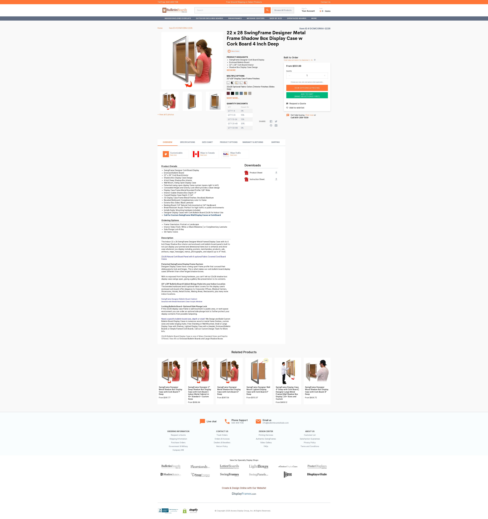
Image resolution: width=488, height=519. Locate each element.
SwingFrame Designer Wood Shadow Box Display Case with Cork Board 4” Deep (316, 390)
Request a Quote (178, 435)
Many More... (233, 98)
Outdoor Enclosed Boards (209, 18)
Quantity (289, 71)
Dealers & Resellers (222, 443)
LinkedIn (323, 510)
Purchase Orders (178, 443)
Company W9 (178, 450)
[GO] (267, 10)
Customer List (310, 435)
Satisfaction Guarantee (310, 439)
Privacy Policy (310, 443)
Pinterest (317, 510)
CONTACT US (222, 431)
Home (160, 28)
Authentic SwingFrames (266, 439)
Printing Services (266, 435)
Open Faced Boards (296, 18)
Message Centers (255, 18)
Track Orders (222, 435)
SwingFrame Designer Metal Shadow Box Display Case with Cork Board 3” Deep (229, 390)
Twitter (312, 510)
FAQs (266, 446)
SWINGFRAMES (235, 18)
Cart (320, 8)
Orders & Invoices (222, 439)
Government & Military (178, 446)
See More (231, 70)
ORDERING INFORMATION (178, 431)
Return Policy (222, 446)
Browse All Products (283, 10)
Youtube (328, 510)
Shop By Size (276, 18)
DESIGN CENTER (266, 431)
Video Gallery (266, 443)
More (314, 18)
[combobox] (232, 10)
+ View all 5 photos (166, 115)
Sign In (304, 8)
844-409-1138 (172, 2)
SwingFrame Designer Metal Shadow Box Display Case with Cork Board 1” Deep (170, 390)
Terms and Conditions (310, 446)
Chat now (309, 115)
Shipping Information (178, 439)
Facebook (306, 510)
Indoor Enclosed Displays (178, 18)
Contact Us (325, 2)
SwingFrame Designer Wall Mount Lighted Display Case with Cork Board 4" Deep (258, 390)
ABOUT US (309, 431)
